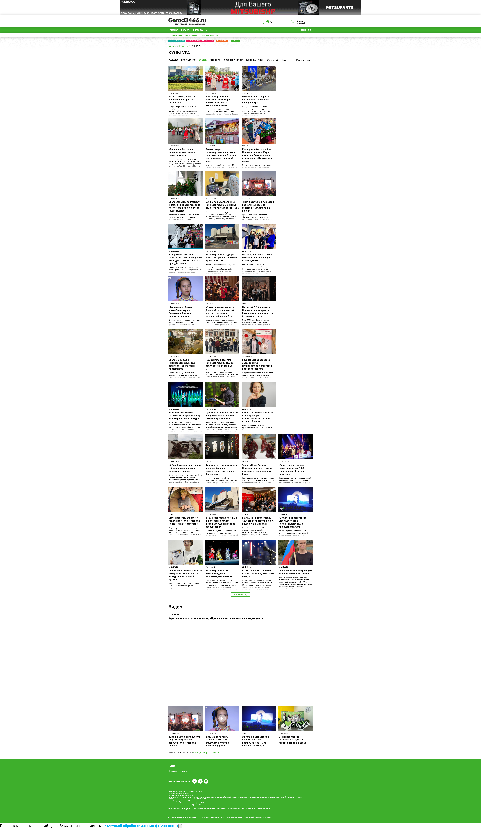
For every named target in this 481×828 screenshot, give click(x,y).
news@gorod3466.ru (199, 803)
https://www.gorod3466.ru (206, 752)
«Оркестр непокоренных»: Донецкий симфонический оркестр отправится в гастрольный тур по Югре (220, 311)
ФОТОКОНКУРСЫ (210, 35)
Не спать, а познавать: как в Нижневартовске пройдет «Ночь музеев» (257, 257)
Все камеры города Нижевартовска (200, 41)
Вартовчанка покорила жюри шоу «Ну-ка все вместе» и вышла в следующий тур (216, 618)
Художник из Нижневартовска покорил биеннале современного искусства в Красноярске (222, 469)
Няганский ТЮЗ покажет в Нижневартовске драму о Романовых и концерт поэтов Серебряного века (258, 311)
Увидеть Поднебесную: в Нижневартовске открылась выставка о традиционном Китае (257, 469)
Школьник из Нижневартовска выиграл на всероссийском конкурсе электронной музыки (185, 575)
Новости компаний (176, 41)
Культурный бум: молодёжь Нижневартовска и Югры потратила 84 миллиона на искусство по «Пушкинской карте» (257, 155)
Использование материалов (179, 771)
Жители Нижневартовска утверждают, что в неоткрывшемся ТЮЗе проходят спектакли (292, 522)
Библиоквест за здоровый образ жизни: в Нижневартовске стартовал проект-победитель (257, 364)
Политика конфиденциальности (178, 793)
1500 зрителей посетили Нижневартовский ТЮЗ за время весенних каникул (220, 363)
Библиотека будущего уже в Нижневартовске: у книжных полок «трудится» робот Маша (222, 205)
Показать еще (241, 594)
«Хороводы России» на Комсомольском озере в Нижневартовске (182, 152)
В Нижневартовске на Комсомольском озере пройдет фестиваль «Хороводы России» (218, 101)
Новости (185, 30)
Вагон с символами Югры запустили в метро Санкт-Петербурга (183, 99)
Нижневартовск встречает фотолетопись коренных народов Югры (256, 99)
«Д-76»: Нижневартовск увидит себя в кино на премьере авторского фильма (185, 468)
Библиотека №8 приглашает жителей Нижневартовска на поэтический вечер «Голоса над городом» (184, 206)
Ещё (212, 30)
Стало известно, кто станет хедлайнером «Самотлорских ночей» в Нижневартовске (184, 520)
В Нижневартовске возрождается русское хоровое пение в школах (292, 739)
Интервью (235, 41)
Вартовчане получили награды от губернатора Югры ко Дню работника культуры (185, 415)
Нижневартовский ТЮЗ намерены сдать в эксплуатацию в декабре (219, 573)
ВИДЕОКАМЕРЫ (200, 30)
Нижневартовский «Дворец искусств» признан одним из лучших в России (221, 257)
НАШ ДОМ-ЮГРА (222, 41)
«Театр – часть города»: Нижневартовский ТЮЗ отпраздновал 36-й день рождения (292, 469)
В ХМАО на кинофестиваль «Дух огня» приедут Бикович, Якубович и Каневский (258, 520)
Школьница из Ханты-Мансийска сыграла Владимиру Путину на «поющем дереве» (181, 311)
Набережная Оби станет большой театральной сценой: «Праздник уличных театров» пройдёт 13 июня (185, 259)
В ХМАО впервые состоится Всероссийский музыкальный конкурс (258, 573)
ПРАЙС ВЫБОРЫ (192, 35)
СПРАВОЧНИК (176, 35)
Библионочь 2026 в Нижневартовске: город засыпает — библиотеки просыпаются (182, 364)
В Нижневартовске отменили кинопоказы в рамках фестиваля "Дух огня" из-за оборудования (221, 522)
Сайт (171, 766)
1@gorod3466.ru (197, 805)
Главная (174, 30)
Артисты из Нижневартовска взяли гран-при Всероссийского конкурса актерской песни (257, 417)
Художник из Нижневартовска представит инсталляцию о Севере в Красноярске (222, 415)
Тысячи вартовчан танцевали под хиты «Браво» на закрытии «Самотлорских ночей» (258, 206)
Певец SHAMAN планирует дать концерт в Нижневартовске (295, 572)
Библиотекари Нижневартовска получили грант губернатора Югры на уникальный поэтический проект (221, 155)
